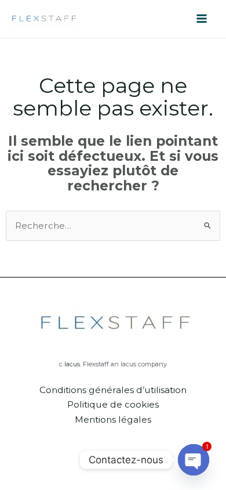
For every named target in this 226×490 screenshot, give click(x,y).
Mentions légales (113, 419)
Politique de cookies (113, 404)
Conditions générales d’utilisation (113, 389)
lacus (72, 364)
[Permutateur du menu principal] (201, 18)
